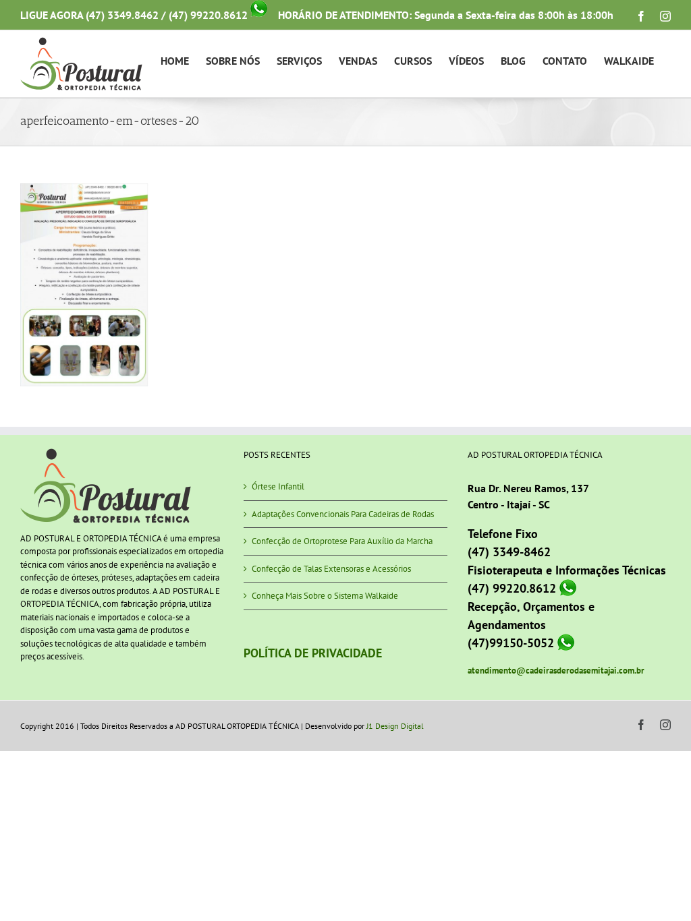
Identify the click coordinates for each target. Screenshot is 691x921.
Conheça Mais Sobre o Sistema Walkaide (325, 595)
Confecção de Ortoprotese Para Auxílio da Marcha (342, 541)
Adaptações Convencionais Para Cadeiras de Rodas (343, 514)
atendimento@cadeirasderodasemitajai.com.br (556, 670)
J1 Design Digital (395, 726)
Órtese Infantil (278, 486)
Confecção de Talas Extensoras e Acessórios (331, 568)
